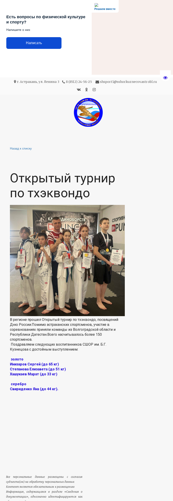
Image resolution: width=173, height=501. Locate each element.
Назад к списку (21, 148)
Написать (34, 43)
